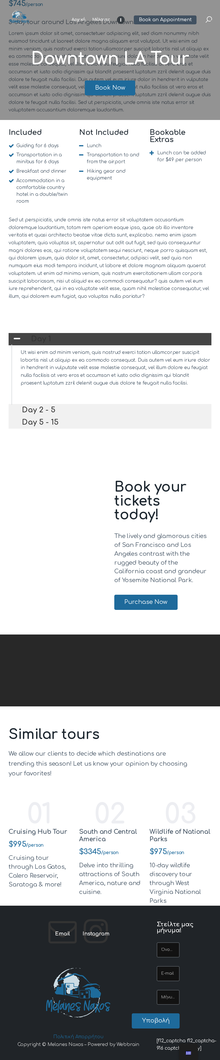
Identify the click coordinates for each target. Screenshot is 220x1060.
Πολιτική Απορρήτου (78, 1036)
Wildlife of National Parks (180, 835)
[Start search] (209, 20)
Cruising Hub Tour (38, 831)
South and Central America (108, 835)
